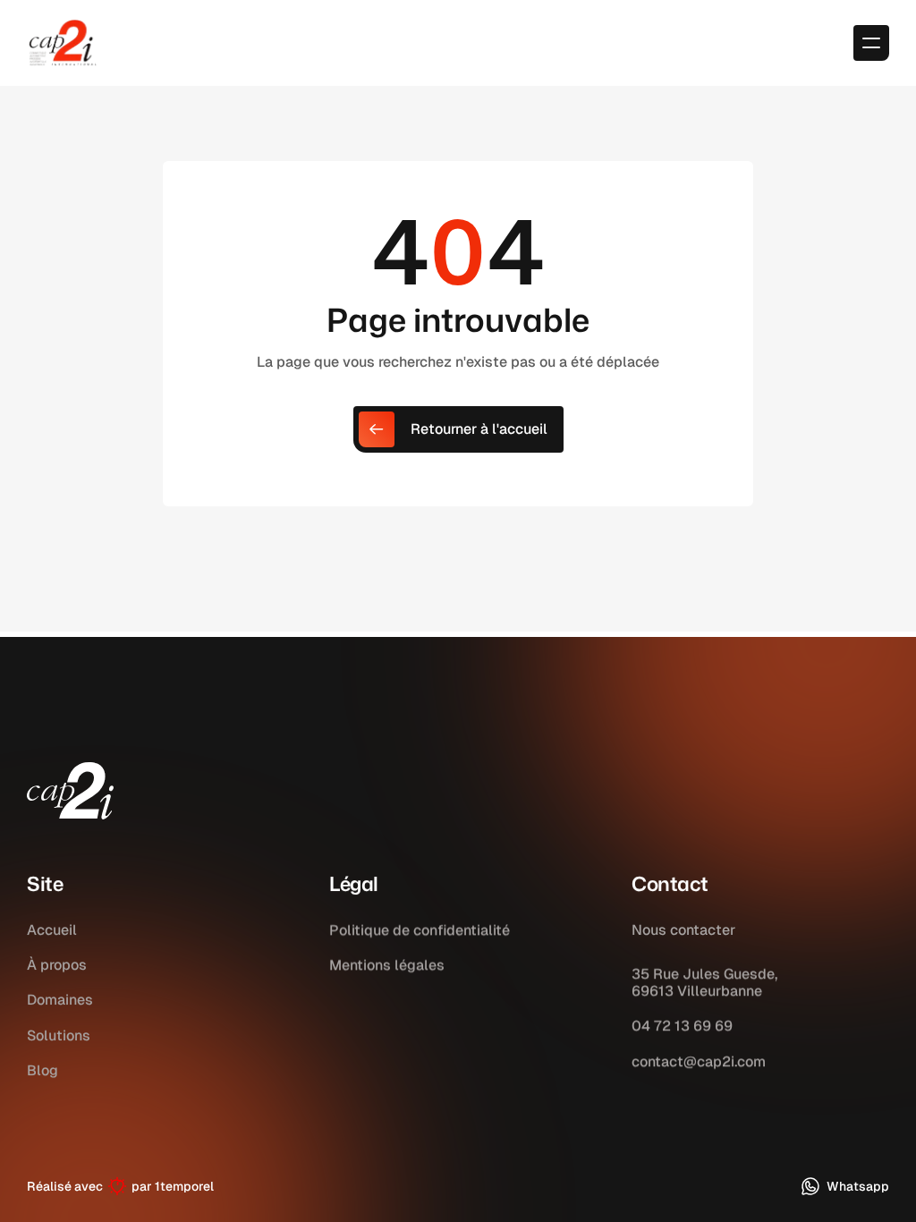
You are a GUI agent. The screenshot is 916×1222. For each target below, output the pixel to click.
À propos (57, 964)
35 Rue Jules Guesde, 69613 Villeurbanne (704, 982)
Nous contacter (683, 930)
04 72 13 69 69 (682, 1026)
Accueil (52, 930)
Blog (42, 1070)
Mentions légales (387, 964)
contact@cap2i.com (699, 1061)
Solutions (58, 1035)
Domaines (60, 999)
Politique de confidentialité (419, 930)
